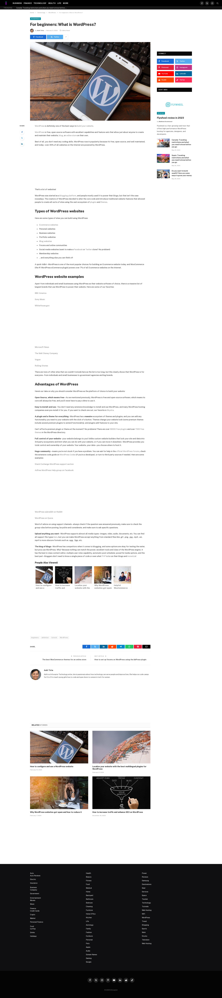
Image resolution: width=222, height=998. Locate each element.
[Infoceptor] (6, 3)
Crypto (32, 915)
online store (71, 135)
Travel (144, 921)
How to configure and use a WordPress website (51, 766)
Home (88, 892)
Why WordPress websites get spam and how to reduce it (56, 812)
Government (34, 893)
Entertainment (35, 898)
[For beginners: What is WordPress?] (90, 81)
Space (144, 895)
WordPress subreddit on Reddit (48, 512)
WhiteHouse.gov (42, 305)
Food (32, 926)
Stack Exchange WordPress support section (54, 464)
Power (144, 873)
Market (32, 918)
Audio (88, 951)
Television (145, 940)
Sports (144, 929)
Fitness (88, 881)
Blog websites (45, 241)
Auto (32, 873)
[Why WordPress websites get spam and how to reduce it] (59, 792)
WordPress (35, 18)
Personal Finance (36, 922)
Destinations (146, 884)
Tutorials (145, 906)
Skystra (110, 410)
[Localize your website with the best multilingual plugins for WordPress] (121, 747)
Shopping (145, 925)
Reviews (161, 113)
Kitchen (89, 918)
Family (88, 929)
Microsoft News (42, 347)
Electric (33, 879)
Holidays (33, 936)
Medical (89, 888)
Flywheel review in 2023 (170, 117)
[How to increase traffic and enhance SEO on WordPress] (121, 792)
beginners (35, 637)
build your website (85, 126)
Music (32, 904)
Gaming (89, 958)
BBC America (40, 293)
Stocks (144, 936)
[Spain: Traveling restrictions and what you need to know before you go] (163, 158)
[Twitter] (22, 138)
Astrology (89, 925)
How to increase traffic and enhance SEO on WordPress (117, 812)
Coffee (33, 929)
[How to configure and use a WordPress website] (59, 747)
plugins (93, 202)
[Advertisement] (90, 167)
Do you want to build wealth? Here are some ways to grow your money (182, 173)
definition (45, 637)
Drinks (32, 932)
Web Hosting (146, 910)
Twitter (88, 249)
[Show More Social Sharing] (66, 37)
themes (104, 202)
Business (17, 3)
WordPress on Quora (44, 518)
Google (88, 962)
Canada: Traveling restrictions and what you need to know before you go (181, 143)
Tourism (145, 899)
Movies (32, 900)
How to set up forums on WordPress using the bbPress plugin (120, 660)
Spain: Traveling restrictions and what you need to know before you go (42, 8)
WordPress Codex (67, 454)
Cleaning (89, 906)
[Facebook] (22, 132)
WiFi (143, 914)
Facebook (78, 249)
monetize (132, 556)
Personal (89, 940)
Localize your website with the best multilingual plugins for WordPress (119, 767)
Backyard (89, 895)
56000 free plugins (118, 429)
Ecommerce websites (48, 225)
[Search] (217, 3)
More (65, 3)
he (55, 537)
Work (144, 932)
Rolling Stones (41, 366)
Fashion (89, 932)
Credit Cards (34, 911)
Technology (40, 3)
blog (61, 135)
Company (33, 890)
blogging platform (68, 195)
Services (145, 892)
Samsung (145, 881)
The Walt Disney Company (46, 353)
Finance (28, 3)
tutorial (54, 637)
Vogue (37, 359)
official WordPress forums (127, 451)
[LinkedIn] (22, 144)
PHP (104, 556)
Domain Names (91, 954)
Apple (88, 947)
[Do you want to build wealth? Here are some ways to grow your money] (163, 173)
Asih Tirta (40, 30)
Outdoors (89, 936)
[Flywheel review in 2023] (174, 104)
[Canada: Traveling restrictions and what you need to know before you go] (163, 143)
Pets (87, 943)
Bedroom (89, 903)
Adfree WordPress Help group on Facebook (54, 470)
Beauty (88, 877)
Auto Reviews (35, 876)
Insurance (33, 883)
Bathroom (89, 899)
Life (59, 3)
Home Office (91, 914)
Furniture (89, 910)
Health (52, 3)
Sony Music (40, 299)
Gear (143, 888)
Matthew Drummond (165, 121)
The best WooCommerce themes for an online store (64, 660)
